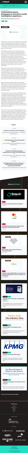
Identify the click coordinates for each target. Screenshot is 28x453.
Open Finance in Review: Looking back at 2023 (13, 299)
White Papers (5, 296)
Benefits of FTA (14, 407)
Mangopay (22, 43)
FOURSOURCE (4, 41)
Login (14, 411)
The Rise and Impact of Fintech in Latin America (14, 382)
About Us (14, 408)
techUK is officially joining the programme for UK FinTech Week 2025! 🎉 (14, 152)
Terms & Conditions (14, 448)
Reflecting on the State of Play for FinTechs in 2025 (12, 250)
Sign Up (14, 409)
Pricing (14, 406)
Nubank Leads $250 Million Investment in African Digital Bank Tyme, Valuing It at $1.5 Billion (14, 274)
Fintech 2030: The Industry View (12, 327)
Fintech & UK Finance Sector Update (14, 130)
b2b (6, 21)
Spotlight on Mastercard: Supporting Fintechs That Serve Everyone (13, 226)
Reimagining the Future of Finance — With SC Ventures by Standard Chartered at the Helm (14, 164)
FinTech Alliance (5, 5)
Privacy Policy (14, 447)
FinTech (17, 5)
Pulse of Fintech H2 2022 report (11, 354)
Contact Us (14, 446)
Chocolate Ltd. (16, 451)
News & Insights (12, 5)
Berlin (3, 21)
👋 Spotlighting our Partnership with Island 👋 (14, 140)
